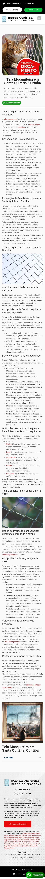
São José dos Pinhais (14, 846)
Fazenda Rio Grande (15, 842)
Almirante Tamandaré (14, 835)
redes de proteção (9, 555)
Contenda (32, 840)
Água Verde (10, 457)
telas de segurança (12, 642)
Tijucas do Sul (34, 846)
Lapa (29, 842)
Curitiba (21, 127)
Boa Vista (10, 474)
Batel (8, 452)
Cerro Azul (20, 840)
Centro (9, 444)
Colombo (26, 840)
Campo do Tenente (28, 837)
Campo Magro (12, 840)
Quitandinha (25, 846)
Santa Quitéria (34, 124)
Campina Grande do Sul (15, 837)
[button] (39, 18)
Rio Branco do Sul (33, 844)
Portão (9, 465)
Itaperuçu (25, 842)
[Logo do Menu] (18, 19)
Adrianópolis (31, 833)
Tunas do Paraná (9, 848)
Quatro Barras (23, 844)
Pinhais (9, 844)
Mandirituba (35, 842)
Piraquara (15, 844)
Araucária (24, 835)
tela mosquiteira (10, 119)
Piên (5, 844)
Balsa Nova (31, 835)
